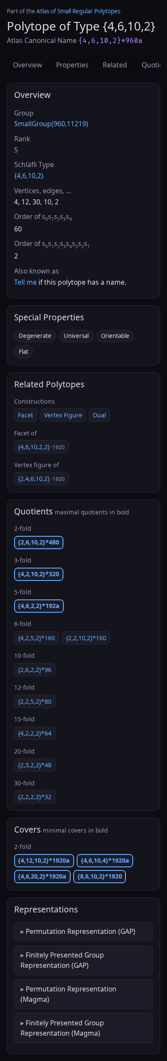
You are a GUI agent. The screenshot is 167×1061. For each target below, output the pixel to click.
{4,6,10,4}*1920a (105, 860)
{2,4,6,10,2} (41, 478)
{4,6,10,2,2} (41, 447)
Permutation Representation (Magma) (68, 994)
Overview (27, 65)
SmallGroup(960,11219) (51, 123)
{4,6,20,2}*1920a (42, 876)
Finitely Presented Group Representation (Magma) (62, 1028)
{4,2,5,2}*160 (36, 638)
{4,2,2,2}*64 (34, 733)
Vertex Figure (63, 415)
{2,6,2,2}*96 (34, 670)
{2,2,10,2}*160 (86, 638)
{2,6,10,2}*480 (38, 542)
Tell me (25, 282)
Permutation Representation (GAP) (80, 931)
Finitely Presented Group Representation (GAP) (62, 960)
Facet (25, 415)
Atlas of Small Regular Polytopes (78, 11)
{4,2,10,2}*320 (38, 574)
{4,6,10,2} (29, 175)
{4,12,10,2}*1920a (44, 860)
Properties (72, 65)
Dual (99, 415)
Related (115, 65)
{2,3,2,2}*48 (34, 765)
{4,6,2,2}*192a (39, 606)
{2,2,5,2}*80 (34, 701)
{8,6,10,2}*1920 (100, 876)
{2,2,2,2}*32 (34, 797)
